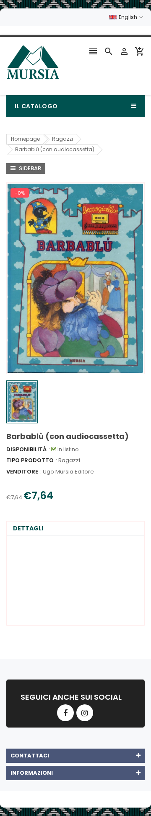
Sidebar (29, 168)
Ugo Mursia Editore (68, 472)
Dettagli (28, 528)
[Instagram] (84, 712)
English (128, 17)
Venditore (22, 472)
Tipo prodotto (30, 460)
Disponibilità (26, 449)
